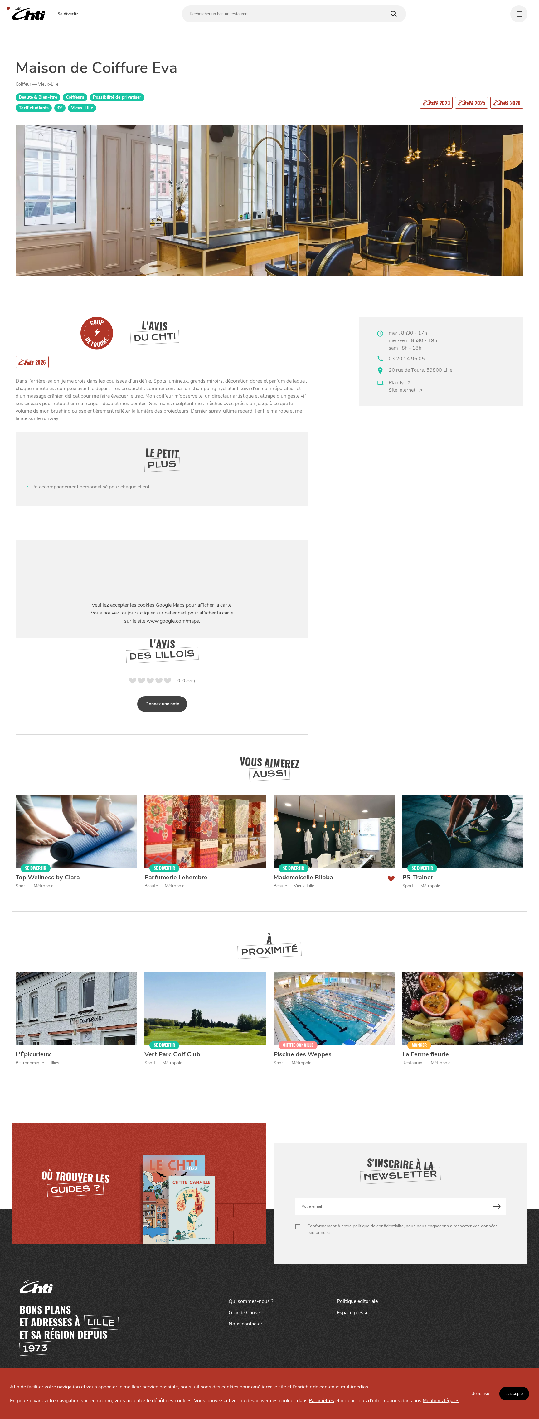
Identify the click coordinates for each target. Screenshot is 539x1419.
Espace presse (352, 1312)
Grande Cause (244, 1312)
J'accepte (514, 1393)
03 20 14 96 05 (407, 358)
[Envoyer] (497, 1206)
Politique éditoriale (357, 1301)
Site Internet (402, 390)
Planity (396, 382)
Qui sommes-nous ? (251, 1301)
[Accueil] (28, 14)
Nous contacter (245, 1323)
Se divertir (67, 14)
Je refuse (480, 1393)
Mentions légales (441, 1400)
